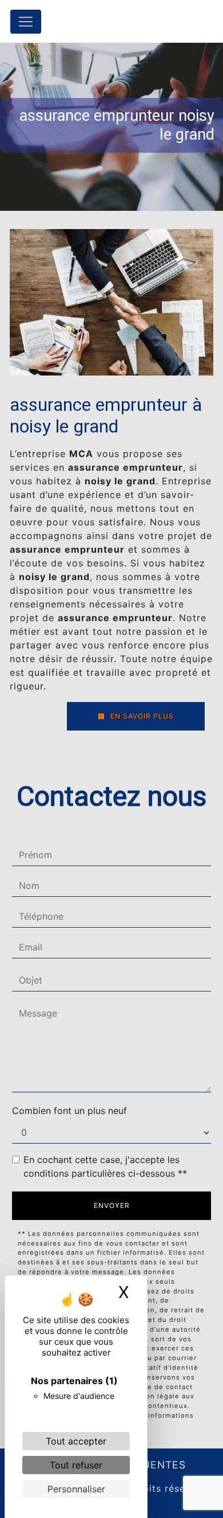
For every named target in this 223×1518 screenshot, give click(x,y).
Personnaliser (76, 1489)
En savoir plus (141, 716)
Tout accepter (76, 1441)
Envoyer (112, 1205)
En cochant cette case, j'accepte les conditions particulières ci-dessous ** (105, 1166)
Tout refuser (76, 1465)
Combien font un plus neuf (69, 1110)
